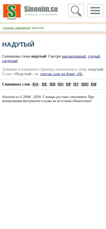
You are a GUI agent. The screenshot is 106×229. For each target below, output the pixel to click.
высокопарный (74, 56)
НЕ (44, 84)
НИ (52, 84)
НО (61, 84)
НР (68, 84)
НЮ (85, 84)
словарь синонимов (16, 27)
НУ (76, 84)
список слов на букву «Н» (61, 74)
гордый (94, 56)
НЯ (93, 84)
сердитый (10, 61)
